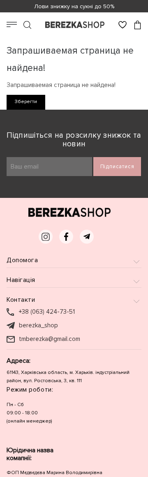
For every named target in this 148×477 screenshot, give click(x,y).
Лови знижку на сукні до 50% (74, 6)
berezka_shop (38, 325)
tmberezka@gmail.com (49, 339)
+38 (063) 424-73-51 (47, 311)
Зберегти (26, 102)
